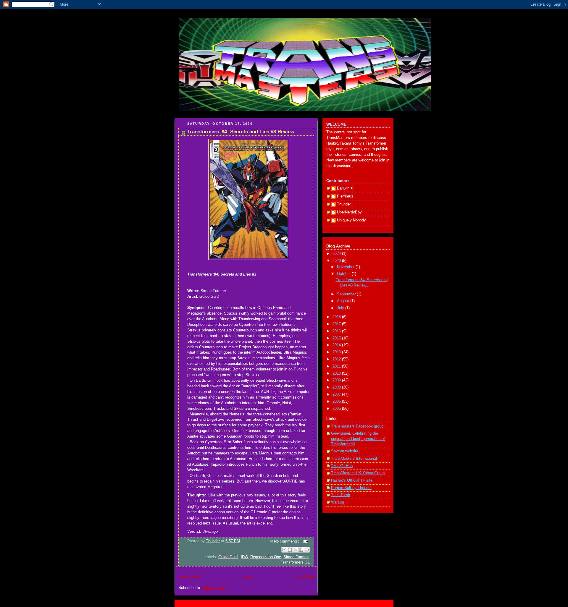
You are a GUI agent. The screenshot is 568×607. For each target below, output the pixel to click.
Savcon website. (345, 451)
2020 (337, 261)
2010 (337, 373)
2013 (337, 352)
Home (247, 576)
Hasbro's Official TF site (351, 480)
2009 (337, 380)
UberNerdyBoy (349, 212)
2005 (337, 409)
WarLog (337, 502)
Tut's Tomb (340, 495)
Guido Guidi (228, 557)
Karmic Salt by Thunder (351, 488)
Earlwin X (345, 188)
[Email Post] (305, 541)
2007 (337, 394)
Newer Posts (189, 576)
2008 (337, 387)
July (341, 308)
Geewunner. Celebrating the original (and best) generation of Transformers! (358, 438)
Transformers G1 (295, 562)
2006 (337, 401)
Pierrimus (345, 196)
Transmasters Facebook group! (358, 426)
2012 (337, 359)
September (347, 294)
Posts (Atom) (213, 588)
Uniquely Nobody (351, 220)
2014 (337, 345)
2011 (337, 366)
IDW (244, 557)
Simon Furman (296, 557)
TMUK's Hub (342, 466)
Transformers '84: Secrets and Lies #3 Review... (242, 132)
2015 (337, 338)
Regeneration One (265, 557)
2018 (337, 317)
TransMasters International (354, 459)
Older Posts (304, 576)
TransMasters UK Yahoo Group (358, 473)
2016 (337, 331)
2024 (337, 254)
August (343, 301)
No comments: (287, 541)
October (344, 274)
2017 (337, 324)
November (346, 267)
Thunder (344, 204)
